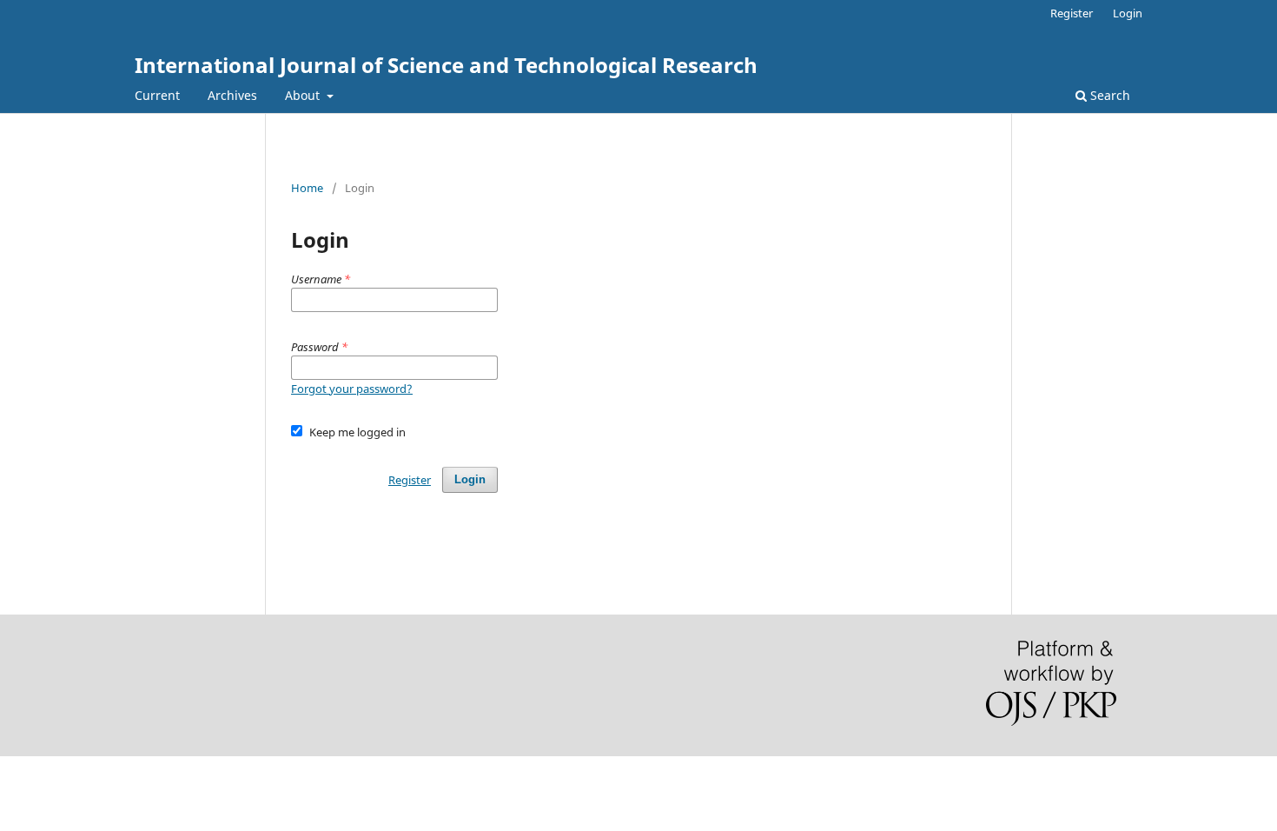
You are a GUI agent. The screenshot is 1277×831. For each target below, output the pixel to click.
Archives (232, 95)
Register (1071, 13)
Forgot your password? (352, 388)
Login (1127, 13)
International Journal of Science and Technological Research (446, 64)
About (304, 95)
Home (307, 188)
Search (1108, 95)
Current (157, 95)
